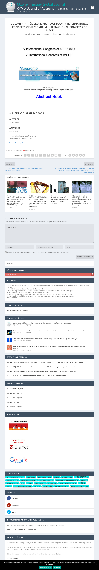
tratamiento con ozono (22, 486)
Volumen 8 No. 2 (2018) (14, 393)
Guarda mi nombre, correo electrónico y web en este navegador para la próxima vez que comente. (38, 252)
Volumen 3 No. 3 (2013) (14, 407)
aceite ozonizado (44, 477)
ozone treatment (76, 486)
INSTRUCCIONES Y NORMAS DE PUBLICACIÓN (21, 530)
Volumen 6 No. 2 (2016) (14, 398)
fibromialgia (31, 477)
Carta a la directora (46, 480)
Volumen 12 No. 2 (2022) (15, 389)
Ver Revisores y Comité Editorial (17, 310)
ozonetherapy (40, 483)
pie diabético (52, 483)
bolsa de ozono (67, 477)
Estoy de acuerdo (45, 567)
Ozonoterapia (81, 477)
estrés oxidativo (12, 480)
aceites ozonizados (61, 486)
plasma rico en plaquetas (67, 483)
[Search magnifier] (92, 274)
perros (56, 477)
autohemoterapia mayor (15, 477)
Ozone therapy (12, 483)
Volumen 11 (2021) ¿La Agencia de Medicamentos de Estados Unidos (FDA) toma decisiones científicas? (41, 371)
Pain (87, 486)
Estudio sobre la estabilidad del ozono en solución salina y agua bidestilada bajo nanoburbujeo (45, 339)
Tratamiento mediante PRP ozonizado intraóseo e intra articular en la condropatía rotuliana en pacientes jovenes (52, 331)
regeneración (47, 486)
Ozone (29, 483)
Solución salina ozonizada (67, 480)
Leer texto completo (16, 143)
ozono (82, 483)
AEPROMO (36, 34)
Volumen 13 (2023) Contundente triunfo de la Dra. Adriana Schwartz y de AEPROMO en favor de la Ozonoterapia (45, 362)
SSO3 (22, 483)
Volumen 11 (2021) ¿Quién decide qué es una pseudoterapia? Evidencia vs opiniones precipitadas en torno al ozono (45, 367)
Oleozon (84, 480)
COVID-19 (37, 486)
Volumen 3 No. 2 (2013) (14, 402)
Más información (12, 558)
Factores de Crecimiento (29, 480)
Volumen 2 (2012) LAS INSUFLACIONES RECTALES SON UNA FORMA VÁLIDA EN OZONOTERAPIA (38, 376)
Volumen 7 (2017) (57, 34)
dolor (9, 486)
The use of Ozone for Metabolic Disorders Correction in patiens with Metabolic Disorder (59, 198)
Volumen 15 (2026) (25, 325)
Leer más (57, 567)
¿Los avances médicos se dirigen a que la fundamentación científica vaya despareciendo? (43, 323)
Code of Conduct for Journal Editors (49, 554)
